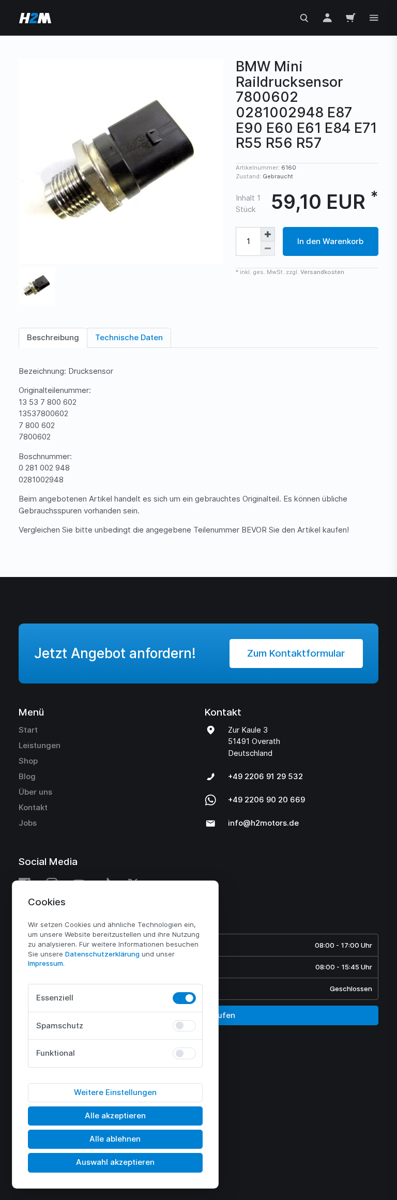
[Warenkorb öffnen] (351, 17)
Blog (27, 776)
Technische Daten (129, 337)
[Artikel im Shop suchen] (304, 17)
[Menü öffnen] (374, 17)
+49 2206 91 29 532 (265, 776)
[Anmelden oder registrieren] (327, 17)
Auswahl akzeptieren (115, 1162)
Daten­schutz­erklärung (102, 954)
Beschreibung (53, 337)
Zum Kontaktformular (296, 653)
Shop (28, 761)
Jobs (28, 823)
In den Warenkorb (330, 241)
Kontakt (33, 807)
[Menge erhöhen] (268, 234)
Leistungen (39, 745)
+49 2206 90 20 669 (266, 799)
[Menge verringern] (268, 248)
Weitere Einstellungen (115, 1092)
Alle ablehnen (115, 1139)
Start (28, 730)
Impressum (45, 963)
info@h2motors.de (263, 823)
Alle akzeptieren (115, 1115)
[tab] (53, 338)
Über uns (35, 792)
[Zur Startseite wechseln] (34, 17)
